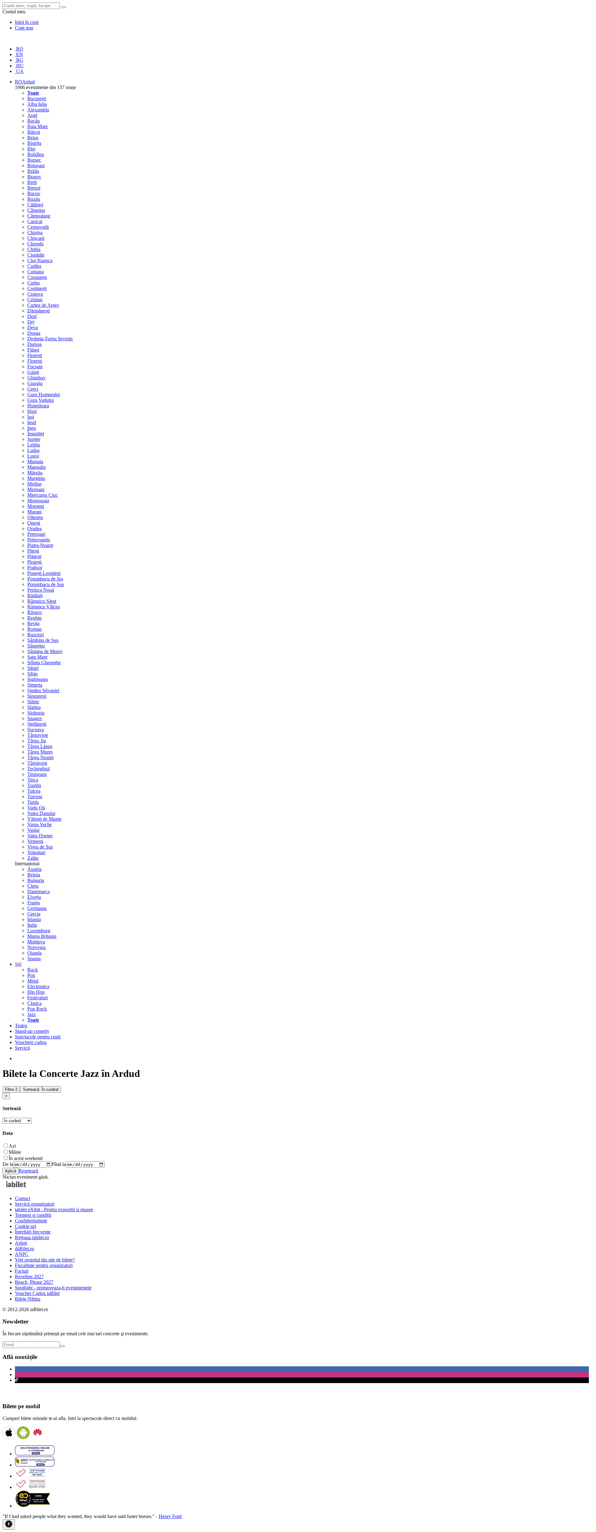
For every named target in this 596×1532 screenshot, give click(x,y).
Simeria (34, 685)
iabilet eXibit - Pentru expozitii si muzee (54, 1209)
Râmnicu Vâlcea (43, 606)
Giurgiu (35, 383)
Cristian (35, 299)
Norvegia (36, 947)
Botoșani (36, 165)
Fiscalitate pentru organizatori (44, 1265)
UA (19, 71)
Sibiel (32, 668)
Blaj (31, 148)
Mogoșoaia (38, 500)
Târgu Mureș (40, 752)
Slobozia (35, 712)
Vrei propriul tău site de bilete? (45, 1259)
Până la (59, 1164)
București (36, 98)
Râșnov (34, 612)
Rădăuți (35, 595)
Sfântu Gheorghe (44, 662)
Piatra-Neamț (40, 545)
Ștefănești (36, 724)
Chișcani (35, 238)
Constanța (37, 277)
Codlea (34, 266)
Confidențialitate (31, 1220)
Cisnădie (35, 255)
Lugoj (33, 456)
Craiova (35, 294)
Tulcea (33, 791)
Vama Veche (39, 824)
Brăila (33, 171)
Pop (31, 975)
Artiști (21, 1243)
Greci (32, 389)
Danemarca (38, 891)
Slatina (34, 707)
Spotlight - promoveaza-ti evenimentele (53, 1287)
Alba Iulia (37, 104)
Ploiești (34, 562)
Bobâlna (35, 154)
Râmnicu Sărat (41, 601)
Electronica (38, 986)
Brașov (34, 176)
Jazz (31, 1014)
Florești (34, 355)
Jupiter (33, 439)
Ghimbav (36, 377)
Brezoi (33, 187)
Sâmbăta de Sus (42, 640)
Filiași (33, 349)
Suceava (35, 729)
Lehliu (33, 444)
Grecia (33, 913)
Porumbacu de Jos (45, 578)
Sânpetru (36, 645)
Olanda (34, 953)
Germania (37, 908)
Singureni (36, 696)
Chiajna (35, 232)
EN (19, 54)
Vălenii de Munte (44, 819)
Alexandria (38, 109)
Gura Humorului (43, 394)
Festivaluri (37, 997)
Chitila (33, 249)
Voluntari (36, 852)
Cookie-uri (25, 1226)
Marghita (36, 478)
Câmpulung (38, 215)
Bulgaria (35, 880)
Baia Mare (37, 126)
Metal (32, 980)
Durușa (34, 344)
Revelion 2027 (29, 1276)
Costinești (37, 288)
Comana (35, 271)
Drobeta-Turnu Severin (50, 338)
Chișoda (35, 243)
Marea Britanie (41, 936)
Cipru (32, 886)
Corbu (33, 282)
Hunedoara (38, 405)
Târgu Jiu (36, 740)
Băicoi (33, 132)
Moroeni (35, 506)
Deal (32, 316)
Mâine (15, 1152)
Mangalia (36, 467)
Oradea (34, 528)
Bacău (33, 120)
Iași (30, 416)
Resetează (28, 1170)
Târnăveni (37, 763)
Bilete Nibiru (27, 1298)
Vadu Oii (36, 807)
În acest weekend (26, 1158)
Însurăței (35, 433)
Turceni (34, 796)
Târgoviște (37, 735)
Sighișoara (37, 679)
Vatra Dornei (39, 835)
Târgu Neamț (40, 757)
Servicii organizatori (34, 1204)
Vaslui (33, 830)
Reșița (33, 623)
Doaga (33, 333)
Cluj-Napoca (39, 260)
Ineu (31, 428)
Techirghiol (38, 768)
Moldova (36, 941)
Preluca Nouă (40, 590)
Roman (34, 629)
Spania (34, 958)
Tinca (32, 779)
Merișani (35, 489)
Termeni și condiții (33, 1215)
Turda (33, 802)
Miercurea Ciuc (42, 495)
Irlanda (34, 919)
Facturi (22, 1271)
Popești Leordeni (44, 573)
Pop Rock (37, 1008)
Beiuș (32, 137)
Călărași (35, 204)
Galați (33, 372)
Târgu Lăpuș (39, 746)
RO (19, 49)
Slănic (33, 701)
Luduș (33, 450)
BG (19, 60)
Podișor (34, 567)
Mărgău (35, 472)
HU (19, 65)
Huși (32, 411)
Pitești (33, 550)
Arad (32, 115)
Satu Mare (37, 657)
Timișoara (37, 774)
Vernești (35, 841)
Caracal (34, 221)
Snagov (34, 718)
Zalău (32, 858)
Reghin (34, 617)
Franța (33, 902)
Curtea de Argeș (43, 305)
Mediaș (34, 483)
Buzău (33, 199)
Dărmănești (38, 310)
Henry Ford (170, 1516)
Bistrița (34, 143)
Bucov (33, 193)
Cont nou (24, 27)
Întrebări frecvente (33, 1231)
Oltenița (35, 517)
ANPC (22, 1254)
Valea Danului (41, 813)
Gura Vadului (40, 400)
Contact (22, 1198)
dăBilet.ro (24, 1248)
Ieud (31, 422)
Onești (33, 523)
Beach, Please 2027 (34, 1282)
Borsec (34, 160)
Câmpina (36, 210)
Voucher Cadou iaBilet (37, 1293)
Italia (32, 925)
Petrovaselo (38, 539)
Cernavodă (38, 227)
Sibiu (32, 673)
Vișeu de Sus (40, 846)
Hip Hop (36, 992)
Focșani (35, 366)
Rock (32, 969)
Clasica (34, 1003)
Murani (34, 511)
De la (7, 1164)
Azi (12, 1146)
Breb (32, 182)
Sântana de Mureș (44, 651)
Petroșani (36, 534)
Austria (34, 869)
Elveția (34, 897)
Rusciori (35, 634)
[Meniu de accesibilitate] (8, 1524)
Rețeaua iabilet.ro (32, 1237)
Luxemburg (38, 930)
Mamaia (35, 461)
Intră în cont (26, 22)
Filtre (11, 1089)
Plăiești (34, 556)
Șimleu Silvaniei (43, 690)
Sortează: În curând (40, 1089)
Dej (30, 322)
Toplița (34, 785)
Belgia (33, 874)
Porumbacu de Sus (45, 584)
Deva (32, 327)
